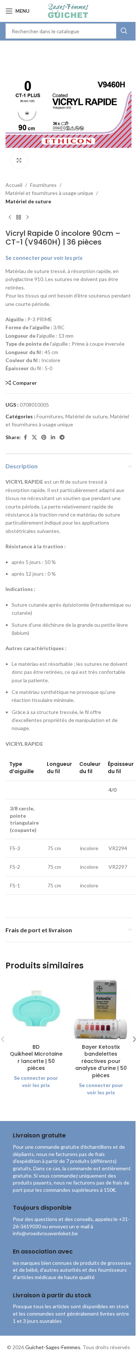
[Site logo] (68, 10)
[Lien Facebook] (25, 437)
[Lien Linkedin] (53, 437)
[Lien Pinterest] (44, 437)
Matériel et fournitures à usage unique (49, 193)
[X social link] (34, 437)
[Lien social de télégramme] (62, 437)
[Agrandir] (19, 160)
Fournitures (43, 185)
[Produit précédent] (9, 217)
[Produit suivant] (27, 217)
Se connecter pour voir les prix (44, 258)
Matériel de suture (28, 201)
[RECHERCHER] (124, 31)
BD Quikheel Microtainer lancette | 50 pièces (36, 1057)
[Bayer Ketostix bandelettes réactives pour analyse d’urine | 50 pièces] (101, 1009)
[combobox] (68, 31)
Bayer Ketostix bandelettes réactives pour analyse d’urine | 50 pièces (101, 1061)
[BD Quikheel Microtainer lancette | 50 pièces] (36, 1009)
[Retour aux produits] (18, 217)
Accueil (13, 185)
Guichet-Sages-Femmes (52, 1347)
